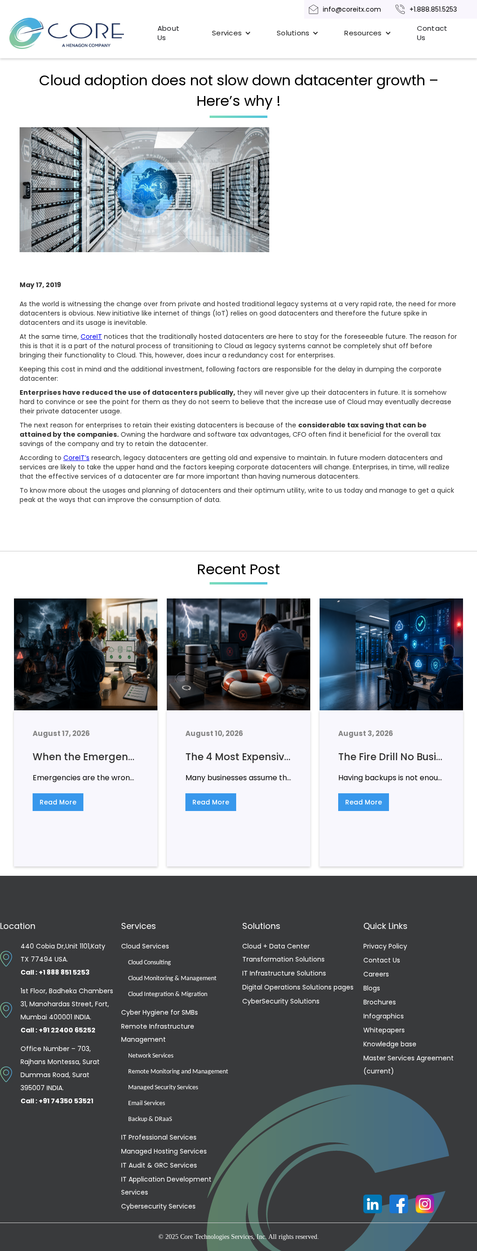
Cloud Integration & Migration (167, 994)
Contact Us (432, 32)
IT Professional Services (159, 1137)
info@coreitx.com (352, 9)
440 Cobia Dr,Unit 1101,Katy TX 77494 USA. (62, 959)
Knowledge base (389, 1044)
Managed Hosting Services (164, 1151)
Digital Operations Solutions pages (298, 987)
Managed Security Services (163, 1087)
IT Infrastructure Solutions (284, 973)
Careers (376, 974)
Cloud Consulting (149, 962)
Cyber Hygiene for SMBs (159, 1012)
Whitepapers (384, 1030)
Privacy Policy (385, 946)
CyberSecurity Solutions (281, 1001)
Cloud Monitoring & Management (172, 978)
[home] (77, 33)
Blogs (371, 988)
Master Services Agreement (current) (408, 1064)
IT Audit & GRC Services (159, 1165)
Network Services (150, 1055)
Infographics (383, 1016)
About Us (168, 32)
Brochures (379, 1002)
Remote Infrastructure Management (157, 1033)
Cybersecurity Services (158, 1206)
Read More (58, 802)
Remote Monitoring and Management (178, 1071)
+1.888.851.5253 (433, 9)
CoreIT (91, 336)
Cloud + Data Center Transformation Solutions (283, 953)
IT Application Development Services (166, 1186)
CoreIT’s (76, 457)
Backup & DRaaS (150, 1119)
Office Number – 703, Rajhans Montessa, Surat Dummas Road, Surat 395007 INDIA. (60, 1075)
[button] (231, 33)
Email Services (146, 1103)
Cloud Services (145, 946)
